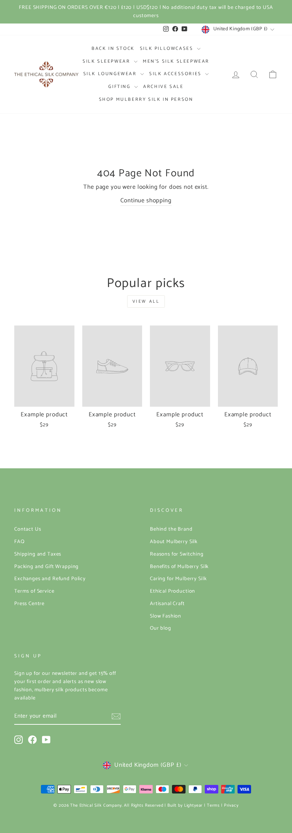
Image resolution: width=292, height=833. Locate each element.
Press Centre (29, 603)
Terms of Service (34, 591)
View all (146, 301)
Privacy (231, 805)
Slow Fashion (165, 616)
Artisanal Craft (167, 603)
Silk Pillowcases (167, 48)
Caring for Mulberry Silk (178, 578)
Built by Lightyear (185, 805)
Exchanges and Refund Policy (50, 578)
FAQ (19, 541)
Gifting (120, 86)
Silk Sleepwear (107, 61)
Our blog (160, 628)
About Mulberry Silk (174, 541)
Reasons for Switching (177, 554)
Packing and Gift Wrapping (46, 566)
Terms (213, 805)
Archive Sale (163, 86)
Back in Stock (113, 48)
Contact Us (27, 529)
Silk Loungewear (111, 74)
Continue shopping (145, 200)
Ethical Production (172, 591)
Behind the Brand (171, 529)
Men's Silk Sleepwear (176, 61)
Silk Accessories (176, 74)
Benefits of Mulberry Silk (179, 566)
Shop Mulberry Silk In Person (146, 99)
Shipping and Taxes (37, 554)
